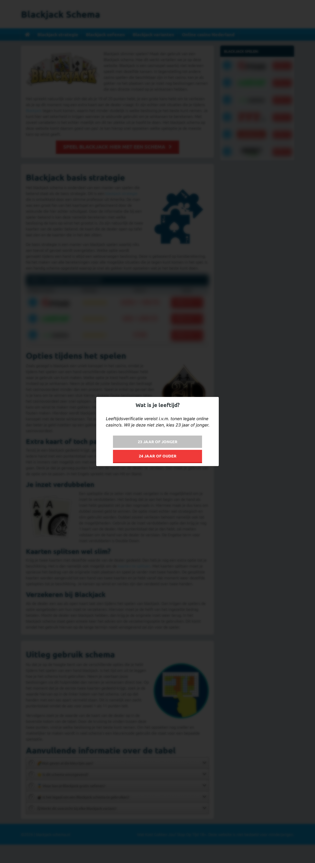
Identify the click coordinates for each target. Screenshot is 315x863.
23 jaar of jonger (157, 441)
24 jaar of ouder (157, 455)
